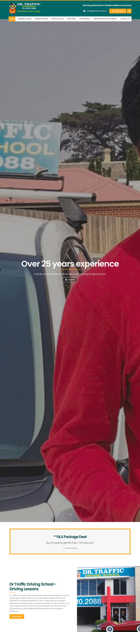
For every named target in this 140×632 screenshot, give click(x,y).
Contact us (125, 19)
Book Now (119, 11)
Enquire (72, 280)
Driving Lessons (41, 19)
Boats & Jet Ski (58, 19)
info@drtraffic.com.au (97, 11)
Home (12, 19)
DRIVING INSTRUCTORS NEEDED (105, 19)
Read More (16, 616)
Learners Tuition (24, 19)
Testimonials (84, 19)
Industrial (71, 19)
